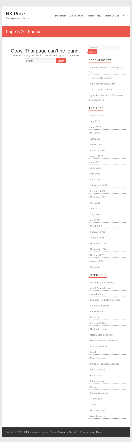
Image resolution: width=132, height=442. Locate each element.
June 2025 (95, 168)
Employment (96, 311)
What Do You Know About (103, 83)
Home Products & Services (103, 340)
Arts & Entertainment (100, 288)
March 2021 (96, 226)
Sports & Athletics (99, 393)
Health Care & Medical (101, 334)
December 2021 (98, 197)
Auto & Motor (97, 294)
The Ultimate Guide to (101, 78)
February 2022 (97, 191)
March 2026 (96, 144)
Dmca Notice (76, 15)
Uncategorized (97, 410)
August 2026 (96, 115)
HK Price (15, 13)
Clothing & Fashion (99, 305)
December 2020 (98, 243)
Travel (93, 404)
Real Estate (96, 375)
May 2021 (95, 214)
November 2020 (98, 249)
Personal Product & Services (104, 364)
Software (94, 387)
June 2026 (95, 127)
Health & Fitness (98, 329)
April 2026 (95, 138)
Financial (94, 317)
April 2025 (95, 179)
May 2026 (95, 133)
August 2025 (96, 156)
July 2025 (95, 162)
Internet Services (98, 346)
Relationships (97, 381)
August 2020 (96, 261)
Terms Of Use (112, 15)
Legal (93, 352)
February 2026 (97, 150)
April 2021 (95, 220)
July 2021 (95, 202)
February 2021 (97, 232)
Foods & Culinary (99, 323)
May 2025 (95, 173)
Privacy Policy (94, 15)
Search (61, 61)
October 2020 (97, 255)
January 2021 (97, 237)
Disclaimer (60, 15)
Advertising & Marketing (102, 282)
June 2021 (95, 208)
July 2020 (95, 266)
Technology (96, 398)
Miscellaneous (97, 358)
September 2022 (98, 185)
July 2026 (95, 121)
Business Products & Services (105, 300)
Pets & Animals (97, 369)
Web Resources (98, 416)
